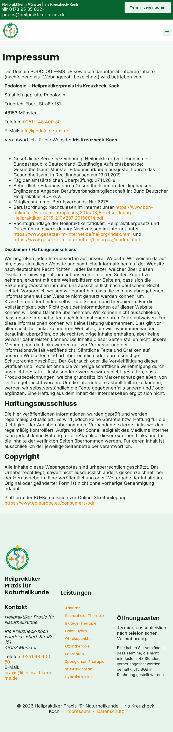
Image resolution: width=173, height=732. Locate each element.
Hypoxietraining (79, 676)
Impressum (78, 711)
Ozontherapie (77, 646)
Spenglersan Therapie (84, 661)
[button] (167, 32)
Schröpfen (74, 653)
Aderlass (72, 608)
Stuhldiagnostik (78, 669)
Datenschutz (110, 711)
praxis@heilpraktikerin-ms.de (34, 14)
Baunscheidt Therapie (84, 615)
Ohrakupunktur (78, 638)
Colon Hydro (76, 631)
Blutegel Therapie (80, 623)
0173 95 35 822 (22, 9)
